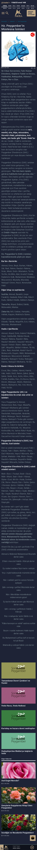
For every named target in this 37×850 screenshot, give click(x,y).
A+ (32, 68)
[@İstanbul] (5, 2)
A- (35, 68)
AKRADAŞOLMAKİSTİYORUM (31, 13)
